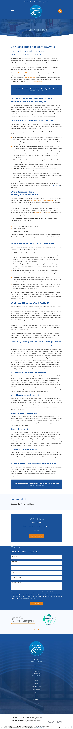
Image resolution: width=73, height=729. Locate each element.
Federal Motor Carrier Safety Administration (41, 200)
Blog (36, 696)
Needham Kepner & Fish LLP (20, 73)
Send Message (36, 603)
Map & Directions (36, 675)
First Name (14, 556)
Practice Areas (36, 689)
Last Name (14, 561)
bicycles (48, 212)
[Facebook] (35, 707)
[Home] (36, 11)
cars (35, 212)
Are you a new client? (16, 577)
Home (36, 683)
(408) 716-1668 (55, 185)
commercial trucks (30, 77)
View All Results (36, 536)
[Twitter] (38, 707)
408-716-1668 (36, 661)
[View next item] (38, 531)
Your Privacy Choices (30, 724)
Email (13, 572)
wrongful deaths (37, 81)
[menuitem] (36, 504)
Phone (13, 567)
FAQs (36, 693)
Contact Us (36, 699)
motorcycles (40, 212)
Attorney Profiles (36, 686)
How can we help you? (17, 582)
